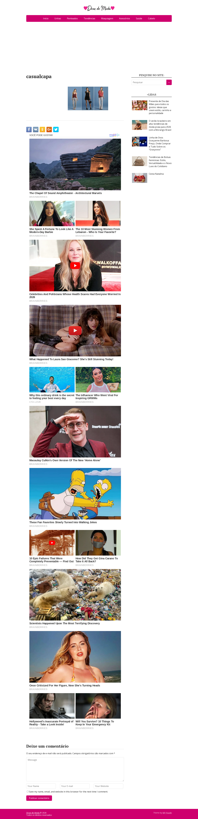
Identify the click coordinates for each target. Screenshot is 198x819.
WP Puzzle (167, 812)
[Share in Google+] (49, 129)
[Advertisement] (99, 49)
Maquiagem (107, 18)
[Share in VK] (35, 129)
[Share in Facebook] (29, 129)
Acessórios (124, 18)
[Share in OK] (42, 129)
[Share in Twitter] (56, 129)
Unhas (57, 18)
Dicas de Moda (33, 812)
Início (45, 18)
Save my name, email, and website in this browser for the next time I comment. (68, 791)
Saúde (139, 18)
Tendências (89, 18)
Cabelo (151, 18)
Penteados (72, 18)
